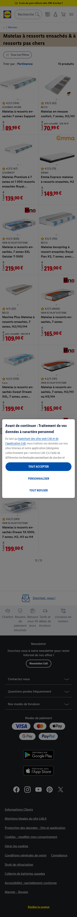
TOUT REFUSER (38, 490)
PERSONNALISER (38, 478)
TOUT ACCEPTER (38, 466)
